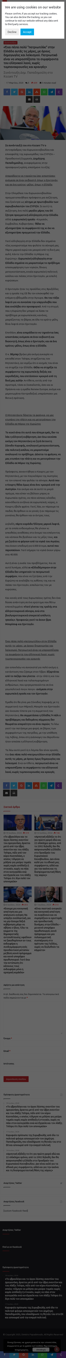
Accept (27, 31)
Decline (12, 31)
